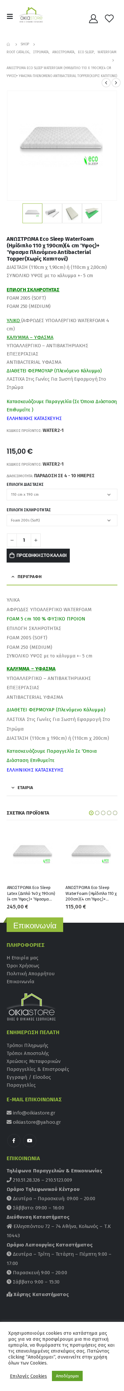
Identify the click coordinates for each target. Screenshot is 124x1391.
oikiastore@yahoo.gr (36, 1122)
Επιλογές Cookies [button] (28, 1376)
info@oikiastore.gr (33, 1113)
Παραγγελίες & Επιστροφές (38, 1069)
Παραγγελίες (21, 1085)
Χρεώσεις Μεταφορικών (34, 1061)
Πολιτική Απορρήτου (31, 974)
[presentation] (15, 146)
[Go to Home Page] (9, 44)
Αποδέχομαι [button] (67, 1375)
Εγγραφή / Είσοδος (29, 1077)
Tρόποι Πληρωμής (27, 1045)
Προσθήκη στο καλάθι (41, 555)
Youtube (29, 1140)
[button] (91, 813)
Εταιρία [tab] (25, 787)
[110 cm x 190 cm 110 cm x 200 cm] (62, 494)
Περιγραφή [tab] (30, 576)
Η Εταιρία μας (22, 958)
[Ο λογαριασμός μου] (93, 18)
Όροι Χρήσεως (23, 966)
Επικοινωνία (20, 982)
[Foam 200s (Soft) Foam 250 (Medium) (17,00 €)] (62, 520)
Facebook (14, 1140)
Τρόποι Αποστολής (28, 1053)
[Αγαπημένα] (109, 18)
